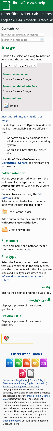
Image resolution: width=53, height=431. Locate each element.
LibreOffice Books (26, 353)
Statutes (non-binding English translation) (25, 383)
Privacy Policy (37, 380)
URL (28, 249)
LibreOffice (10, 13)
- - (20, 160)
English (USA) (11, 20)
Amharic (30, 20)
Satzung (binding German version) (21, 386)
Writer (25, 13)
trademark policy (11, 420)
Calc (35, 13)
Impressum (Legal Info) (15, 380)
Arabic (43, 20)
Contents (8, 28)
